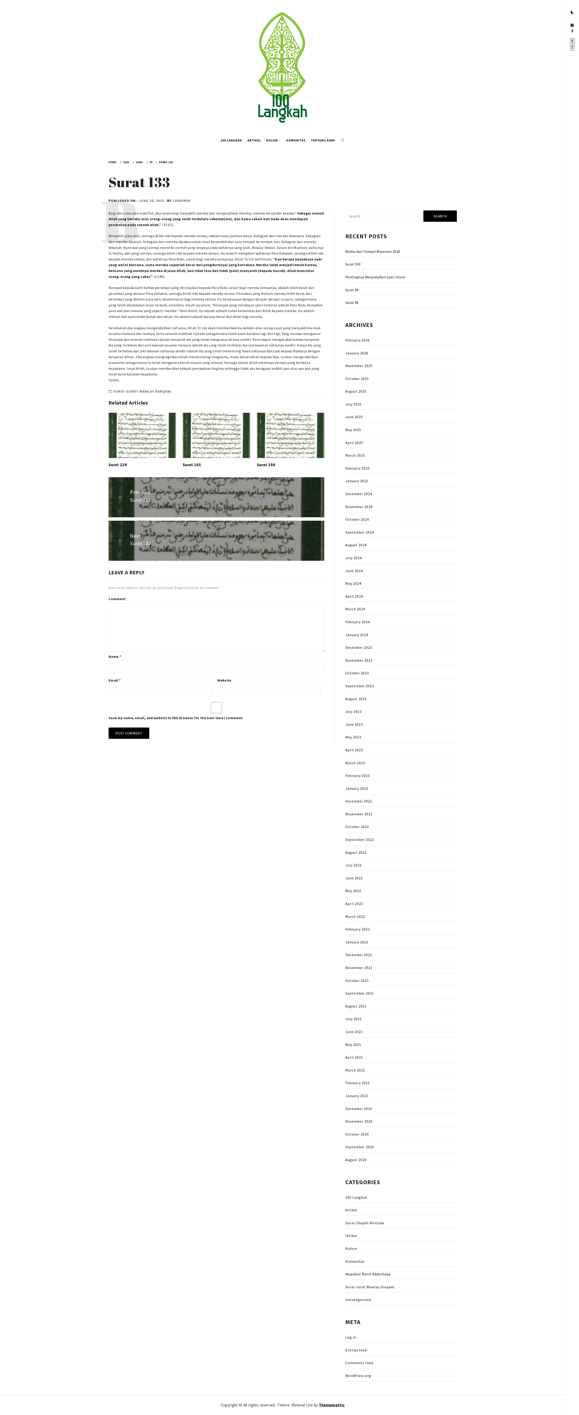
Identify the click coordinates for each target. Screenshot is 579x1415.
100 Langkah (231, 140)
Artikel (254, 140)
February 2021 (357, 1083)
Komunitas (296, 140)
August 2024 (356, 545)
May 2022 (353, 890)
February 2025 (357, 468)
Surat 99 (352, 290)
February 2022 (357, 929)
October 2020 (357, 1134)
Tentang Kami (323, 140)
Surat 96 (352, 302)
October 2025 (357, 378)
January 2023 (356, 788)
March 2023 (355, 763)
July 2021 (353, 1019)
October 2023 (357, 673)
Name (115, 656)
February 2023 (357, 775)
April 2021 (354, 1057)
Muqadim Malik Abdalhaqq (368, 1274)
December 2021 (358, 954)
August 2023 (356, 699)
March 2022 (355, 916)
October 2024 (357, 519)
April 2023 (354, 750)
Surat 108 (266, 464)
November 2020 (359, 1121)
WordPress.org (358, 1375)
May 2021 (353, 1044)
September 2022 (359, 839)
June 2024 (354, 570)
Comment (117, 599)
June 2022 (354, 878)
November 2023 (359, 660)
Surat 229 (118, 464)
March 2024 (355, 609)
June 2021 (354, 1031)
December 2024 (358, 494)
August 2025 (356, 391)
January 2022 (356, 942)
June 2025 (354, 417)
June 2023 (354, 724)
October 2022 (357, 826)
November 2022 (359, 814)
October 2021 (357, 980)
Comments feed (359, 1362)
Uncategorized (358, 1299)
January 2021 (356, 1095)
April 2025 (354, 442)
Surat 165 (192, 464)
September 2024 (359, 532)
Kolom (272, 140)
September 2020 (359, 1147)
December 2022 (358, 801)
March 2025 (355, 455)
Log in (350, 1337)
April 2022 (354, 903)
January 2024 (356, 634)
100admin (181, 200)
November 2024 (359, 506)
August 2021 (356, 1006)
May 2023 (353, 737)
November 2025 (359, 365)
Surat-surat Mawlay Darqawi (142, 391)
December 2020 (358, 1108)
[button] (572, 12)
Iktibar (351, 1235)
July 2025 (353, 404)
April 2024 (354, 596)
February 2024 (357, 622)
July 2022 (353, 865)
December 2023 (358, 647)
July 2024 (353, 558)
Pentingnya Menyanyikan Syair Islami (375, 277)
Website (224, 680)
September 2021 (359, 993)
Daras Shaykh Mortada (364, 1223)
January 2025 (356, 481)
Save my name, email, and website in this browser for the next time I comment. (176, 718)
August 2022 (356, 852)
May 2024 (353, 583)
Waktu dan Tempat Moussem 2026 (372, 251)
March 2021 (355, 1070)
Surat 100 (353, 264)
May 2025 (353, 429)
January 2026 (356, 353)
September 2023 (359, 686)
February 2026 (357, 340)
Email (115, 680)
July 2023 (353, 711)
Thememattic (332, 1405)
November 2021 (359, 967)
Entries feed (356, 1350)
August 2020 (356, 1159)
